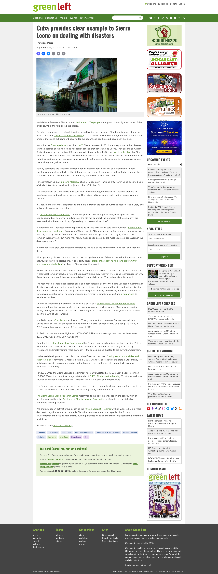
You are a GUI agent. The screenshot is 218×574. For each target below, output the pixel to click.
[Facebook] (43, 53)
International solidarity (83, 432)
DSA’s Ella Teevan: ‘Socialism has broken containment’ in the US (163, 449)
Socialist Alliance (110, 541)
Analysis (37, 538)
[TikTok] (159, 408)
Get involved (87, 18)
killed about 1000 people (87, 122)
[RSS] (180, 408)
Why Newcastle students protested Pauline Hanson (160, 395)
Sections (38, 18)
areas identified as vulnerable (55, 214)
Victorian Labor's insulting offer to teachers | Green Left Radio (163, 342)
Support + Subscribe (157, 4)
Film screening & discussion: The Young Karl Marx (163, 198)
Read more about (138, 565)
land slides (64, 437)
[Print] (53, 53)
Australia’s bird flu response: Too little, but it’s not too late (163, 422)
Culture (36, 544)
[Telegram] (167, 408)
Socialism (41, 437)
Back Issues (38, 547)
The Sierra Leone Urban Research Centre (57, 395)
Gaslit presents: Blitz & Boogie (162, 179)
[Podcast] (153, 408)
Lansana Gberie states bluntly (69, 135)
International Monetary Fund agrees (64, 343)
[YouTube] (148, 408)
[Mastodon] (38, 53)
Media (63, 18)
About (81, 535)
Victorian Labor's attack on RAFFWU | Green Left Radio (161, 317)
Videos (59, 541)
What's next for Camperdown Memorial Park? (161, 188)
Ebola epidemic (58, 145)
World (75, 47)
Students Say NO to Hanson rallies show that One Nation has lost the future (164, 387)
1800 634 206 (62, 471)
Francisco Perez (44, 42)
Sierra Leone (76, 437)
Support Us (51, 18)
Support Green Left (160, 265)
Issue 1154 (65, 47)
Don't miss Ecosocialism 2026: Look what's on (162, 368)
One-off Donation (55, 459)
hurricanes (52, 437)
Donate (173, 4)
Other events (164, 221)
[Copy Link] (63, 53)
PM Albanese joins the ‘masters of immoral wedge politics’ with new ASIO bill (164, 458)
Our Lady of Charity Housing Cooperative (84, 399)
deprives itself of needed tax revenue (116, 303)
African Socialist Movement (98, 408)
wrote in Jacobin (122, 152)
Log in (182, 4)
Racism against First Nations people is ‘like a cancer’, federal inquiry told (162, 431)
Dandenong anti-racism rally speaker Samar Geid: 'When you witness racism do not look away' (163, 359)
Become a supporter (49, 463)
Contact (82, 541)
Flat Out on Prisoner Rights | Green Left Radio (161, 310)
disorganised (127, 293)
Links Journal (108, 535)
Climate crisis (53, 432)
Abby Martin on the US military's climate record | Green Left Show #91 (163, 334)
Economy (41, 432)
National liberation (130, 432)
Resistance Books (110, 538)
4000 (80, 145)
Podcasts (60, 538)
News (35, 535)
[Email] (58, 53)
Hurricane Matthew (69, 181)
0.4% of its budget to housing (105, 376)
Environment (67, 432)
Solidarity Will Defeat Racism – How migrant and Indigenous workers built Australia (162, 210)
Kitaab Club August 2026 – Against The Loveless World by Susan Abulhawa (162, 172)
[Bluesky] (48, 53)
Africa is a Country (62, 425)
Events (73, 18)
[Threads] (176, 408)
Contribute (84, 538)
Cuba (86, 437)
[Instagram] (163, 408)
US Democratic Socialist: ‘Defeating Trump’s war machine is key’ (164, 441)
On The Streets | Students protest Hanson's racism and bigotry (163, 325)
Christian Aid (60, 320)
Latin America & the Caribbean (108, 432)
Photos (59, 535)
